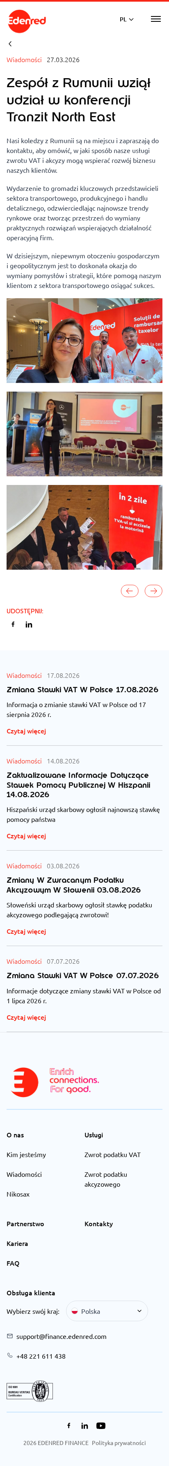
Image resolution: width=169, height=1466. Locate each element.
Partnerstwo (25, 1223)
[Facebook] (68, 1425)
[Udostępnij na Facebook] (13, 624)
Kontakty (98, 1223)
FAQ (13, 1262)
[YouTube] (100, 1425)
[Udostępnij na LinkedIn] (29, 624)
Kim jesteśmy (26, 1154)
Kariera (17, 1243)
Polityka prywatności (119, 1442)
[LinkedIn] (84, 1425)
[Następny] (153, 591)
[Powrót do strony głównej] (27, 21)
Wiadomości (24, 1174)
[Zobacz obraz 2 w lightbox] (84, 434)
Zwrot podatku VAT (112, 1154)
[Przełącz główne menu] (155, 19)
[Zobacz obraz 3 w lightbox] (84, 527)
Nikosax (18, 1194)
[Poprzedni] (130, 591)
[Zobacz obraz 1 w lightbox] (84, 340)
